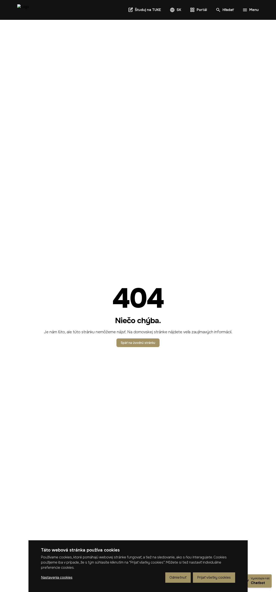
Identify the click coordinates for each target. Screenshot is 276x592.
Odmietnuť (177, 577)
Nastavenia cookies (56, 577)
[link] (23, 10)
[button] (175, 9)
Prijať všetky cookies (214, 577)
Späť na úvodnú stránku (138, 343)
